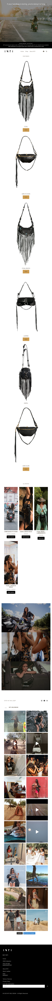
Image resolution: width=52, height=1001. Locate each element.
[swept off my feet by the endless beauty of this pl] (15, 810)
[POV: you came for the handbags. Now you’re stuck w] (15, 876)
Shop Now (26, 627)
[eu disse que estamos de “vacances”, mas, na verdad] (15, 787)
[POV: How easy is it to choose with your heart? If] (37, 810)
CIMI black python (11, 531)
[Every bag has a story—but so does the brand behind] (15, 898)
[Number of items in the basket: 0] (46, 51)
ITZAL (26, 126)
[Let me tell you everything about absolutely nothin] (37, 787)
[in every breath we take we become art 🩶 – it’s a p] (15, 765)
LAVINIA (26, 335)
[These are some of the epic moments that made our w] (15, 920)
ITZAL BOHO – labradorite (41, 532)
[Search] (47, 986)
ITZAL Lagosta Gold (11, 586)
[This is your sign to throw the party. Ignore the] (37, 854)
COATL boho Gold (26, 531)
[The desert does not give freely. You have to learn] (37, 721)
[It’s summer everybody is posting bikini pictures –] (15, 721)
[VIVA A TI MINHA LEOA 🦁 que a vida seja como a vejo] (37, 765)
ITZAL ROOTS (26, 268)
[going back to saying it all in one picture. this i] (37, 876)
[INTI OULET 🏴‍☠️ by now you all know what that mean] (37, 743)
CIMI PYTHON (26, 193)
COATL (26, 403)
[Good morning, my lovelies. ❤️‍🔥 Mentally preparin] (37, 832)
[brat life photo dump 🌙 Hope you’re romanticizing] (15, 854)
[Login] (43, 51)
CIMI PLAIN (26, 465)
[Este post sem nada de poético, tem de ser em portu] (37, 920)
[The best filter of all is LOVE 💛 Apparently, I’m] (37, 898)
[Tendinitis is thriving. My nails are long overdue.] (15, 832)
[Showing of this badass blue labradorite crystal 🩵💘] (15, 743)
